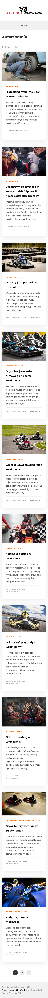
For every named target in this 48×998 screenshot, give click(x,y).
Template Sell (15, 993)
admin (25, 131)
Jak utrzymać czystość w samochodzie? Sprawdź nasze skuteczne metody (22, 191)
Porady (18, 637)
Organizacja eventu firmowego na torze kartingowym (19, 376)
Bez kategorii (12, 86)
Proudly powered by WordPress (16, 990)
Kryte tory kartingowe (16, 912)
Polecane (10, 637)
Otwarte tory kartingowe (18, 821)
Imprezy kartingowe (15, 277)
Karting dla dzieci (14, 548)
